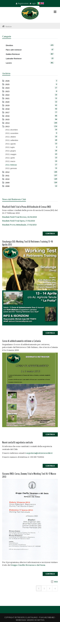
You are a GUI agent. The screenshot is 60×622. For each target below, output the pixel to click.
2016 (7, 116)
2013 (7, 127)
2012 (7, 172)
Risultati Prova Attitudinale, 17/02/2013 (19, 224)
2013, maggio (10, 154)
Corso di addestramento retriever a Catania (21, 341)
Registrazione (23, 3)
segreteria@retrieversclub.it (39, 453)
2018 (7, 109)
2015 (7, 120)
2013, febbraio (11, 165)
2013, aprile (10, 158)
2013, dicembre (11, 130)
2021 (7, 99)
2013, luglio (10, 147)
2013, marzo (10, 161)
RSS (56, 581)
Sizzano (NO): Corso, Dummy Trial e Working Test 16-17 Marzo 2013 (29, 475)
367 (52, 54)
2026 (7, 81)
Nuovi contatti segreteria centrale (17, 442)
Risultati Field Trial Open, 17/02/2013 (18, 220)
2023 (7, 91)
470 (52, 45)
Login (34, 3)
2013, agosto (10, 144)
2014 (7, 123)
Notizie (9, 26)
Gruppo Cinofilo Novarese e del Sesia (28, 565)
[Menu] (55, 11)
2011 (7, 176)
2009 (7, 183)
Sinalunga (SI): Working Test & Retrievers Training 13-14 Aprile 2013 (27, 243)
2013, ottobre (10, 137)
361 (52, 63)
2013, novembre (11, 133)
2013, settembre (11, 140)
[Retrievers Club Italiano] (30, 14)
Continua (50, 234)
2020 (7, 102)
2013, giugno (10, 151)
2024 (7, 88)
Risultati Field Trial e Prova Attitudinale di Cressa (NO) (26, 207)
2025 (7, 84)
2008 (7, 186)
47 (52, 49)
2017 (7, 113)
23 (52, 58)
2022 (7, 95)
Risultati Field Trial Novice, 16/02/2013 (19, 217)
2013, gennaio (11, 168)
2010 (7, 179)
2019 (7, 106)
